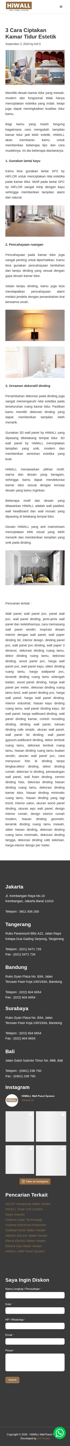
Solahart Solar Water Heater (25, 1230)
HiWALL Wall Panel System (25, 1251)
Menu (61, 6)
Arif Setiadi (43, 1438)
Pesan (10, 1350)
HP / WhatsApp (15, 1319)
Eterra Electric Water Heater (25, 1241)
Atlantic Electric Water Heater (26, 1235)
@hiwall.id (28, 1100)
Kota (9, 1304)
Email (9, 1334)
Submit (12, 1379)
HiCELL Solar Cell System (24, 1209)
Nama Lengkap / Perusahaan (23, 1288)
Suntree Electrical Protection (25, 1225)
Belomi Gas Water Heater (23, 1246)
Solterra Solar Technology (23, 1220)
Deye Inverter (15, 1214)
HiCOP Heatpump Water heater (28, 1204)
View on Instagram (37, 1181)
